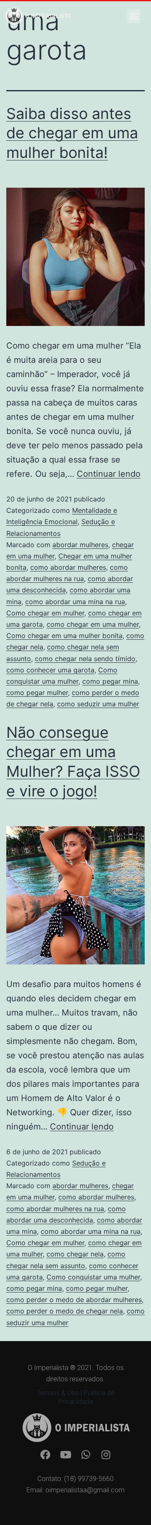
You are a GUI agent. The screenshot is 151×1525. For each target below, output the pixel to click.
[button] (134, 16)
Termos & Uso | (60, 1393)
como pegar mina (110, 681)
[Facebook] (45, 1455)
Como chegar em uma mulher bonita (64, 635)
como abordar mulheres (68, 567)
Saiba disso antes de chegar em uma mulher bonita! (72, 133)
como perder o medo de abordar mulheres (74, 1299)
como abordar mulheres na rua (55, 1208)
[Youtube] (65, 1455)
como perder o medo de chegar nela (64, 1311)
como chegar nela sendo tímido (85, 658)
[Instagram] (106, 1455)
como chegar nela (75, 1254)
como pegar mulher (37, 692)
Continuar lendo (109, 474)
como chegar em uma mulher (93, 624)
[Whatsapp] (86, 1455)
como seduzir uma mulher (98, 704)
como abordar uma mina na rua (75, 601)
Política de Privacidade (86, 1397)
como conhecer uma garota (50, 670)
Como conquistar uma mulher (93, 1277)
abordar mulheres (80, 544)
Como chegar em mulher (45, 613)
